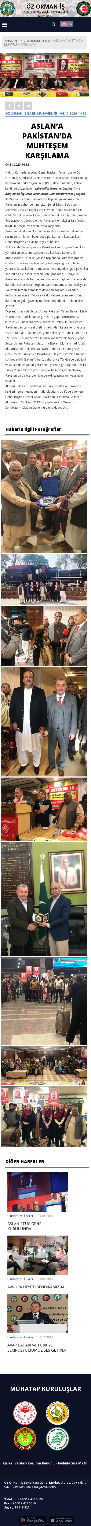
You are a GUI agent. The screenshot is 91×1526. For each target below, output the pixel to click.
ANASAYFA (12, 41)
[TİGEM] (25, 1438)
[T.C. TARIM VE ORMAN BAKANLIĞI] (25, 1413)
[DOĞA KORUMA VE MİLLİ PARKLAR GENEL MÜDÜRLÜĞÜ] (57, 1438)
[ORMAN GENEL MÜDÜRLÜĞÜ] (57, 1413)
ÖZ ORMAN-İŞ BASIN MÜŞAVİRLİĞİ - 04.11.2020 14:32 (45, 113)
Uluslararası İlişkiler (37, 41)
